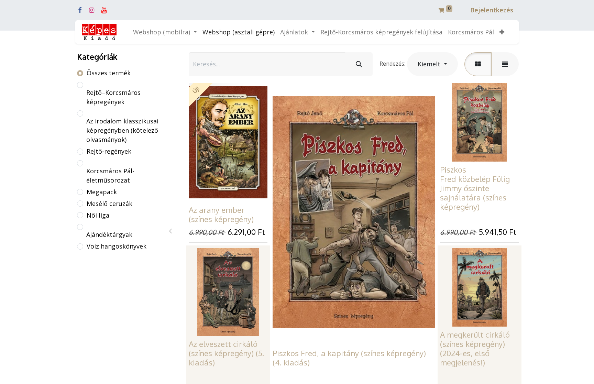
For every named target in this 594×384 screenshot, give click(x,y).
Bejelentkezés (491, 10)
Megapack (102, 192)
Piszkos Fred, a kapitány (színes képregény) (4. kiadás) (349, 357)
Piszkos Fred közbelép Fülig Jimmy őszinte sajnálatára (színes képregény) (475, 188)
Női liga (98, 215)
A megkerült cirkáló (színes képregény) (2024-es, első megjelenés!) (475, 348)
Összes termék (109, 73)
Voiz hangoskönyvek (116, 246)
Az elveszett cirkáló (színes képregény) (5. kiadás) (226, 353)
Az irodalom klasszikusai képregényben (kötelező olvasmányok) (122, 130)
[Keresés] (359, 64)
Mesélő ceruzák (109, 203)
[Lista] (505, 64)
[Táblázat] (478, 64)
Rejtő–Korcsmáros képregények (113, 97)
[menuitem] (238, 32)
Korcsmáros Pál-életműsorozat (110, 175)
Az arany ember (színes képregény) (221, 214)
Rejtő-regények (109, 151)
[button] (502, 32)
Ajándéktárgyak (109, 234)
